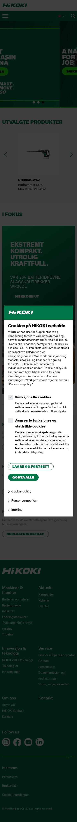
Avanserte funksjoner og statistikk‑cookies (35, 423)
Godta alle (23, 477)
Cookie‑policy (21, 491)
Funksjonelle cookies (33, 397)
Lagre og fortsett (30, 466)
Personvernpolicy (24, 501)
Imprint (16, 510)
